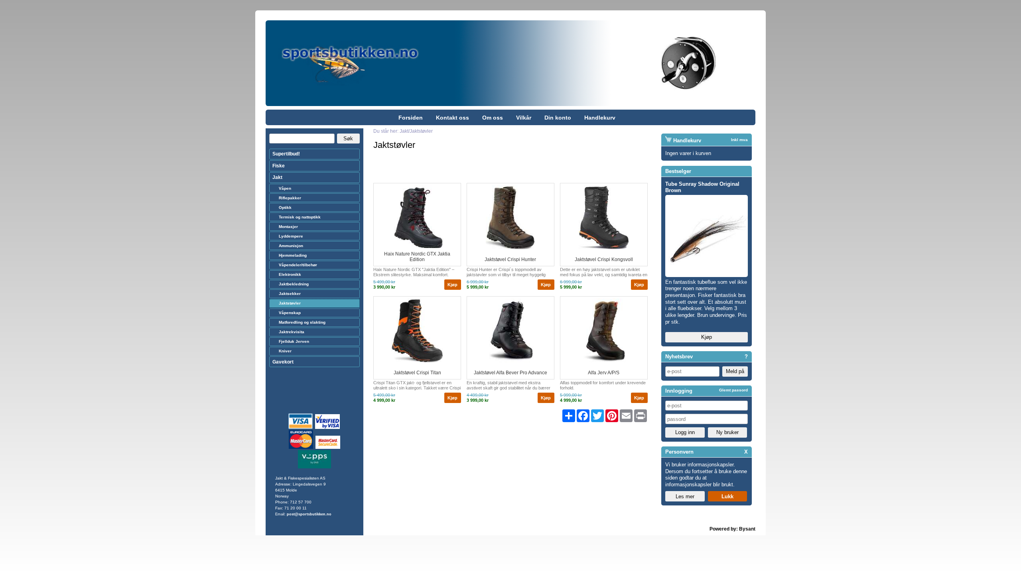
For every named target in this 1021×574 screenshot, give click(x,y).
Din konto (557, 117)
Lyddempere (291, 236)
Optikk (285, 207)
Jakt (277, 177)
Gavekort (283, 362)
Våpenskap (290, 313)
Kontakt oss (452, 117)
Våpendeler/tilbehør (298, 265)
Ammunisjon (291, 246)
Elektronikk (290, 274)
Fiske (278, 165)
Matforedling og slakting (302, 322)
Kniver (285, 351)
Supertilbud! (286, 153)
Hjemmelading (293, 255)
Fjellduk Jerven (294, 341)
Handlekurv (599, 117)
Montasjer (288, 226)
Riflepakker (290, 198)
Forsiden (410, 117)
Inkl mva (739, 140)
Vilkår (523, 117)
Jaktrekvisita (291, 332)
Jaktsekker (290, 293)
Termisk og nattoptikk (300, 217)
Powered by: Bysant (732, 529)
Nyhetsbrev (679, 357)
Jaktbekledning (294, 284)
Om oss (492, 117)
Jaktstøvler (290, 303)
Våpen (285, 188)
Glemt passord (733, 390)
